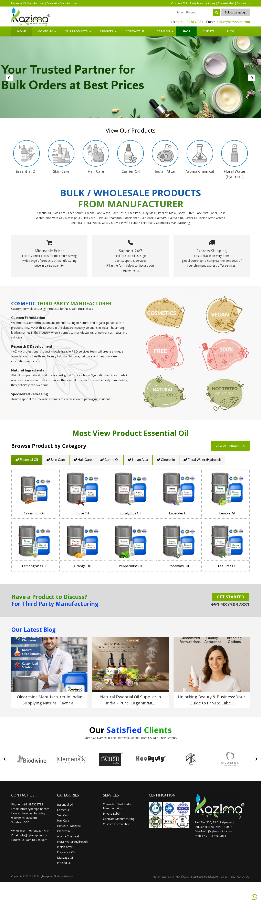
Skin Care (57, 459)
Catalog (163, 31)
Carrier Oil (111, 459)
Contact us (243, 3)
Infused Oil (64, 863)
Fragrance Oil (66, 852)
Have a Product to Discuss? (49, 596)
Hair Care (84, 459)
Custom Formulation (116, 824)
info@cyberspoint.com (233, 22)
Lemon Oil (227, 513)
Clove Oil (82, 513)
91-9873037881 (216, 836)
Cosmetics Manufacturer (62, 3)
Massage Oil (65, 857)
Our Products (76, 31)
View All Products (230, 446)
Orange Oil (82, 566)
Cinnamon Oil (34, 513)
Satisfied (124, 729)
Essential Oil (28, 459)
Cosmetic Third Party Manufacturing (193, 3)
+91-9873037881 (190, 22)
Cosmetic (23, 303)
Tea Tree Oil (226, 566)
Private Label (226, 3)
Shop (186, 31)
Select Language (236, 12)
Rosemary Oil (179, 566)
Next (251, 78)
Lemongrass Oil (34, 566)
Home (21, 31)
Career (225, 876)
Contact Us (135, 31)
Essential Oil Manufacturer (27, 3)
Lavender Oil (178, 513)
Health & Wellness (69, 826)
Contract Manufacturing (118, 819)
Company (45, 31)
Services (106, 31)
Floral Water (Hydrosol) (204, 459)
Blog (230, 31)
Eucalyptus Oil (130, 513)
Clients (209, 31)
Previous (9, 78)
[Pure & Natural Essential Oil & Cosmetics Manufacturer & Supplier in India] (30, 16)
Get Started (230, 597)
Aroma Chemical (68, 836)
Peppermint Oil (130, 566)
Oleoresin (167, 459)
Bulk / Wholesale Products (130, 192)
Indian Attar (139, 459)
